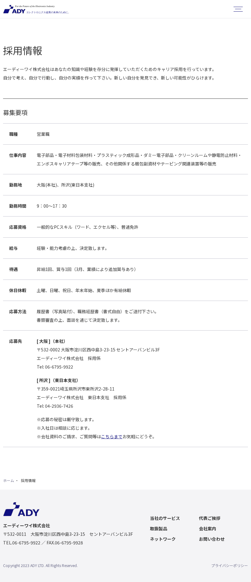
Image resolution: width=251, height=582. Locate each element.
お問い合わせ (212, 539)
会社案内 (207, 528)
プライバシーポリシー (229, 565)
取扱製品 (158, 528)
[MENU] (238, 9)
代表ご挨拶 (209, 518)
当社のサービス (165, 518)
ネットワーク (163, 539)
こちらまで (111, 436)
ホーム (8, 480)
